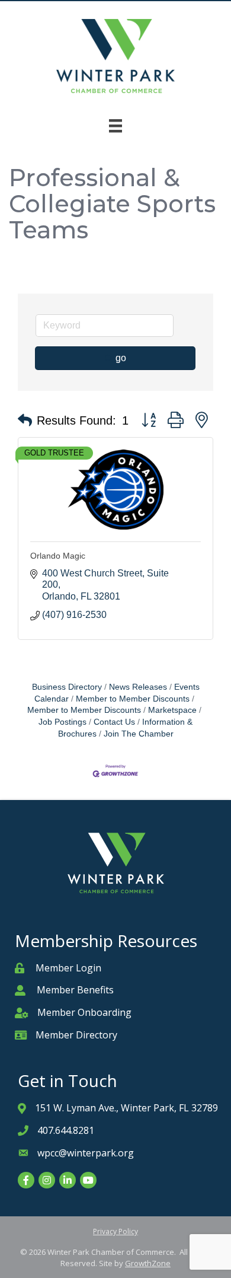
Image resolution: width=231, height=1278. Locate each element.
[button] (25, 420)
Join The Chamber (139, 733)
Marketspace (172, 710)
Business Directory (67, 687)
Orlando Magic (57, 555)
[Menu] (115, 126)
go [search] (121, 358)
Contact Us (114, 722)
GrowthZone (148, 1263)
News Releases (138, 687)
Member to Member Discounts (133, 698)
